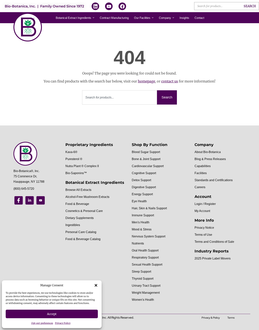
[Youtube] (109, 6)
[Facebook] (122, 6)
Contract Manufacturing (114, 17)
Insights (184, 17)
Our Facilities (142, 17)
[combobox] (119, 97)
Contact (199, 17)
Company (165, 17)
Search (250, 6)
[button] (96, 285)
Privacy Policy (63, 323)
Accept (52, 314)
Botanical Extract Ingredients (73, 17)
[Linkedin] (95, 6)
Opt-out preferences (42, 323)
